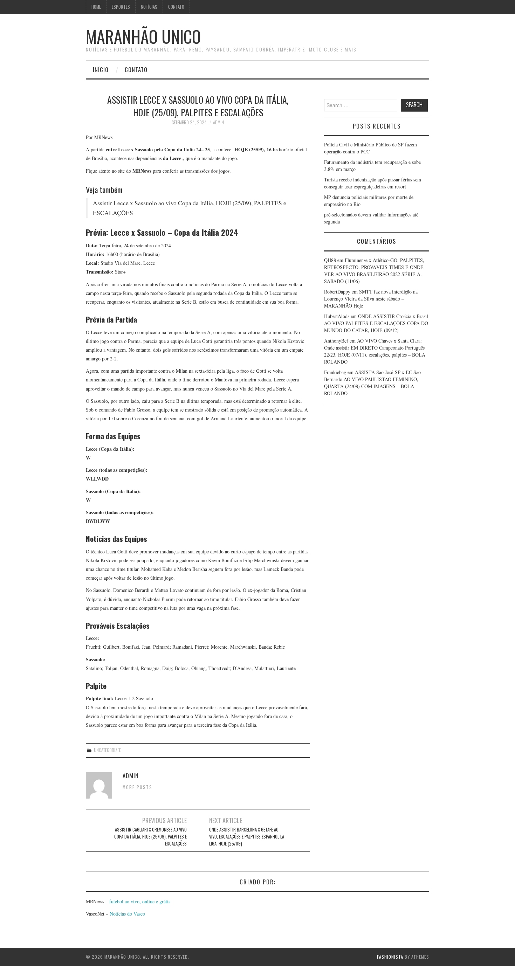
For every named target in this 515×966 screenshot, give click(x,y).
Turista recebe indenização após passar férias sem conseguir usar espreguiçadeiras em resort (372, 183)
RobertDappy (337, 291)
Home (96, 7)
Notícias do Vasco (126, 913)
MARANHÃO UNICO (143, 36)
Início (101, 69)
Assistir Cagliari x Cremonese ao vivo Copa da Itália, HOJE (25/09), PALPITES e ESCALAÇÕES (150, 836)
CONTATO (176, 7)
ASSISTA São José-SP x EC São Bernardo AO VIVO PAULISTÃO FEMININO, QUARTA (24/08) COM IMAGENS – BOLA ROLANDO (372, 382)
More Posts (137, 787)
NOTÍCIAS (149, 7)
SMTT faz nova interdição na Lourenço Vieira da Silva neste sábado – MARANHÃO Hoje (371, 298)
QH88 (330, 260)
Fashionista (390, 956)
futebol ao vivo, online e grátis (139, 901)
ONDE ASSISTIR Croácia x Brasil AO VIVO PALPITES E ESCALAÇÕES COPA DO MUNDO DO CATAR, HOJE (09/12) (376, 323)
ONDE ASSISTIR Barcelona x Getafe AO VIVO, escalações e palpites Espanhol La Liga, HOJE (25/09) (246, 836)
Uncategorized (108, 750)
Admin (218, 122)
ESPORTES (121, 7)
